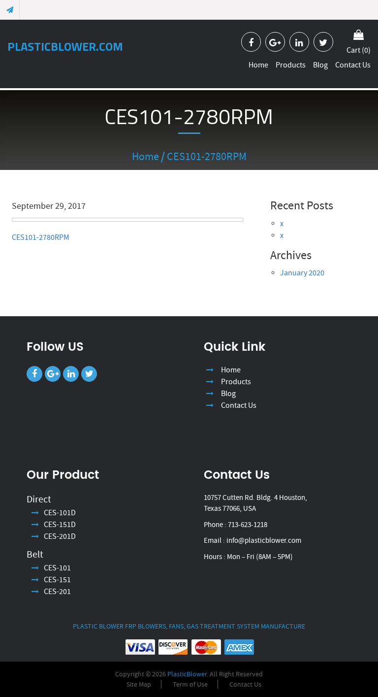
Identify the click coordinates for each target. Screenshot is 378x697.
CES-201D (60, 536)
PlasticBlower (187, 673)
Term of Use (190, 684)
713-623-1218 (247, 525)
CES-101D (60, 513)
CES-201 (57, 592)
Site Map (138, 684)
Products (291, 65)
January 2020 (302, 273)
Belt (35, 554)
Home (258, 65)
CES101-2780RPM (40, 237)
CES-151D (60, 525)
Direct (39, 499)
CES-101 (57, 568)
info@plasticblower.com (263, 540)
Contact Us (353, 65)
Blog (320, 65)
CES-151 (57, 580)
